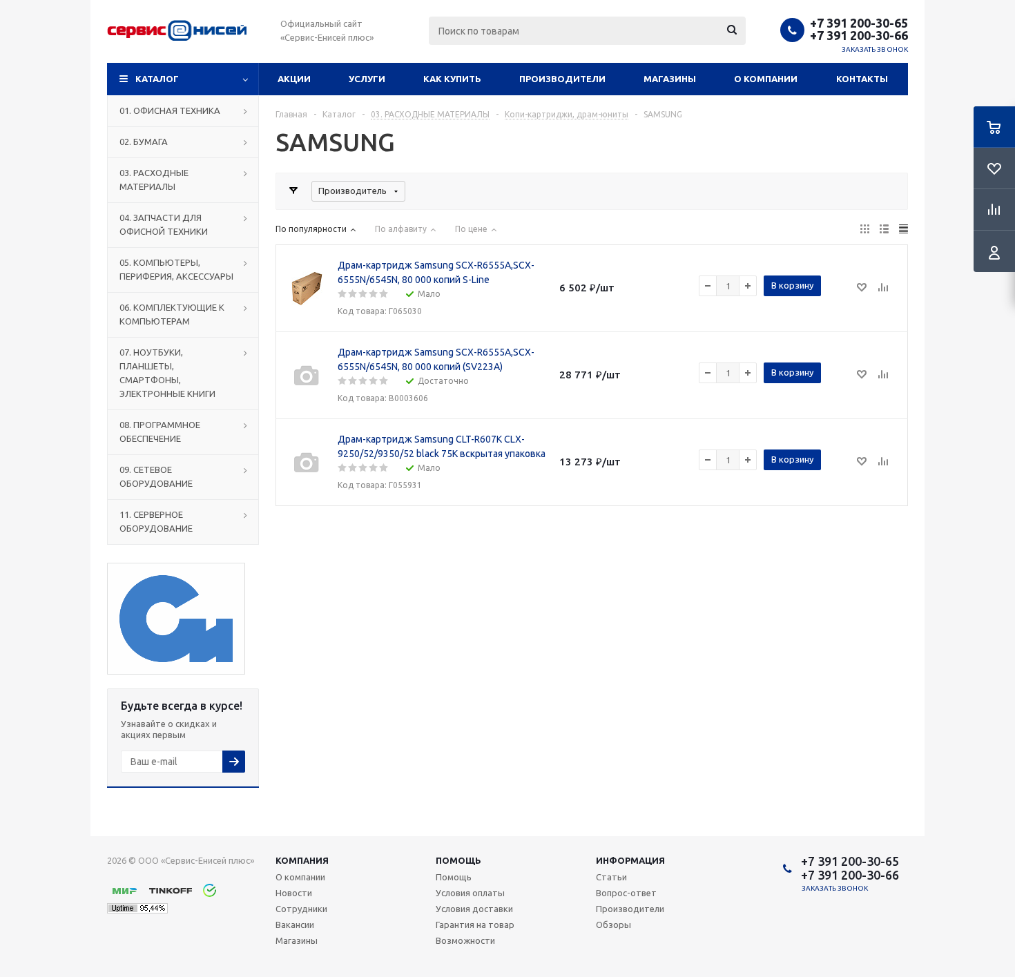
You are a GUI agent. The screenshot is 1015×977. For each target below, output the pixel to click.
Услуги (367, 79)
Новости (294, 893)
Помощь (458, 860)
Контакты (862, 79)
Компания (302, 860)
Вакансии (295, 924)
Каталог (157, 79)
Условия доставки (474, 908)
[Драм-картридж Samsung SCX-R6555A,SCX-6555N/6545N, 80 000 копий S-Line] (306, 288)
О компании (766, 79)
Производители (562, 79)
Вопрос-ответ (626, 893)
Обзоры (613, 924)
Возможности (465, 940)
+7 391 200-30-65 (859, 23)
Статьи (611, 877)
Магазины (670, 79)
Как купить (452, 79)
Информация (630, 860)
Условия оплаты (470, 893)
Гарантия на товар (475, 924)
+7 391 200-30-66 (859, 35)
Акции (294, 79)
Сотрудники (301, 908)
